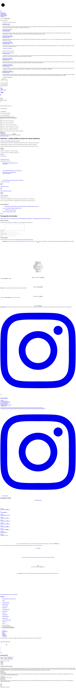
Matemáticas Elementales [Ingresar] (8, 52)
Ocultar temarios (7, 115)
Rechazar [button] (4, 660)
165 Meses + (2, 16)
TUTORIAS (4, 636)
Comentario (2, 230)
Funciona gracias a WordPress (13, 594)
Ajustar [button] (1, 660)
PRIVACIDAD (5, 631)
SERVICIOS (4, 635)
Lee (38, 565)
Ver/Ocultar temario (6, 24)
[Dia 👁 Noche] (1, 1)
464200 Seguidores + (3, 15)
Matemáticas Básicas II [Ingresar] (7, 65)
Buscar (1, 131)
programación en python (4, 135)
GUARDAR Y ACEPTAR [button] (4, 687)
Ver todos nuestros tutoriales (5, 113)
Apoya (18, 573)
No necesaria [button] (2, 678)
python (1, 213)
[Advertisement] (31, 253)
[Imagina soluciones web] (38, 500)
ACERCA (4, 630)
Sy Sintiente (38, 548)
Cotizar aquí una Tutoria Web (5, 641)
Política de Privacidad (3, 594)
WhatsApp (5, 18)
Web (1, 235)
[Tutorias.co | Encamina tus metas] (1, 92)
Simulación (2, 154)
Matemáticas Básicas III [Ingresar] (8, 71)
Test (22, 557)
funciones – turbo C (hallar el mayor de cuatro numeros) (12, 218)
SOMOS (3, 634)
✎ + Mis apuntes (3, 111)
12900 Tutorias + (3, 12)
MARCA (4, 633)
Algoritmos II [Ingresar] (6, 30)
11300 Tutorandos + (3, 14)
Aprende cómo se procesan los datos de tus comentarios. (24, 239)
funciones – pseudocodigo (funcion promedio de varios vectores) (37, 218)
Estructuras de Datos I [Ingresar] (7, 36)
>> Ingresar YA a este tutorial (7, 29)
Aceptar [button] (8, 660)
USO (3, 632)
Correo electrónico (3, 233)
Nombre (1, 231)
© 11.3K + (2, 115)
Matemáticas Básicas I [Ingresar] (7, 59)
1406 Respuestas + (3, 13)
